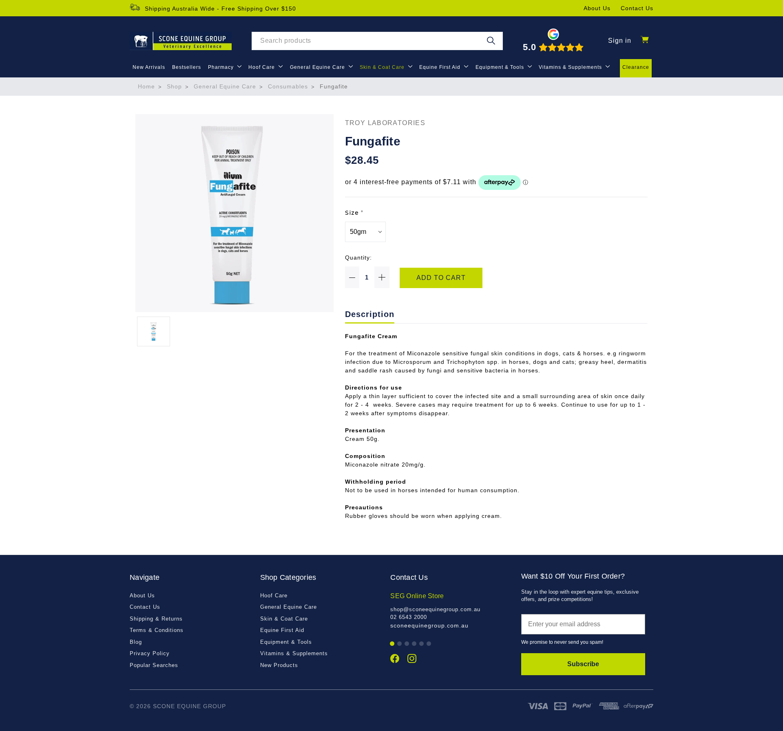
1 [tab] (392, 644)
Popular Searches (154, 665)
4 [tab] (414, 644)
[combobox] (377, 41)
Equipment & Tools (501, 67)
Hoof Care (262, 67)
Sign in (619, 40)
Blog (136, 642)
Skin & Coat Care (383, 67)
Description (369, 314)
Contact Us (637, 8)
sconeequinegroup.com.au (429, 625)
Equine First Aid (440, 67)
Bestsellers (186, 67)
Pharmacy (221, 67)
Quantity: (358, 257)
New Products (279, 665)
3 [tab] (407, 644)
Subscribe (583, 664)
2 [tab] (400, 644)
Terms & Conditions (157, 630)
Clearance (635, 67)
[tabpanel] (451, 610)
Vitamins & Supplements (571, 67)
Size (354, 212)
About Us (597, 8)
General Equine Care (318, 67)
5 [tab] (422, 644)
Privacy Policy (150, 653)
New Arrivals (149, 67)
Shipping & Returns (156, 619)
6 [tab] (429, 644)
